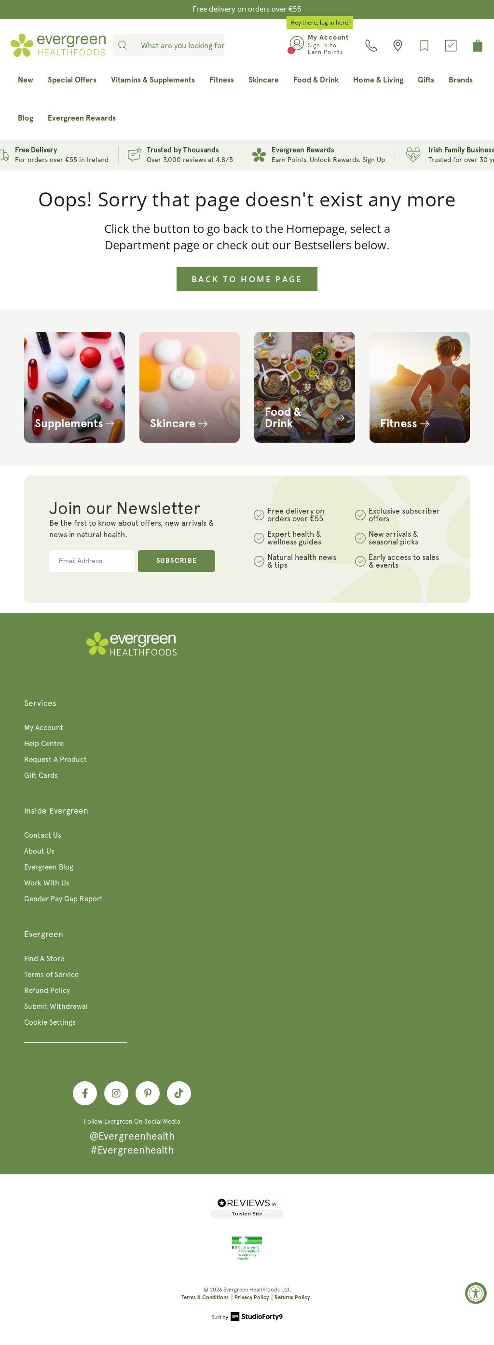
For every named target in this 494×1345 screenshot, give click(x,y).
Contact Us (42, 835)
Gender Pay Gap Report (63, 899)
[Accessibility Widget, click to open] (476, 1293)
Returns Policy (292, 1297)
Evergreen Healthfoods (251, 1290)
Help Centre (44, 743)
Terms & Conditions (205, 1297)
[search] (122, 45)
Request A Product (55, 759)
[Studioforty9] (247, 1317)
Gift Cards (41, 775)
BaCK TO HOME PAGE (247, 279)
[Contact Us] (371, 46)
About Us (39, 851)
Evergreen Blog (48, 867)
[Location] (398, 46)
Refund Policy (47, 990)
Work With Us (46, 883)
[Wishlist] (424, 46)
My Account (43, 727)
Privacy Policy (251, 1297)
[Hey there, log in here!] (296, 45)
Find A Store (44, 958)
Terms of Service (51, 974)
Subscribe (176, 560)
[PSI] (247, 1258)
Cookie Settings (50, 1022)
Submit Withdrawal (56, 1006)
